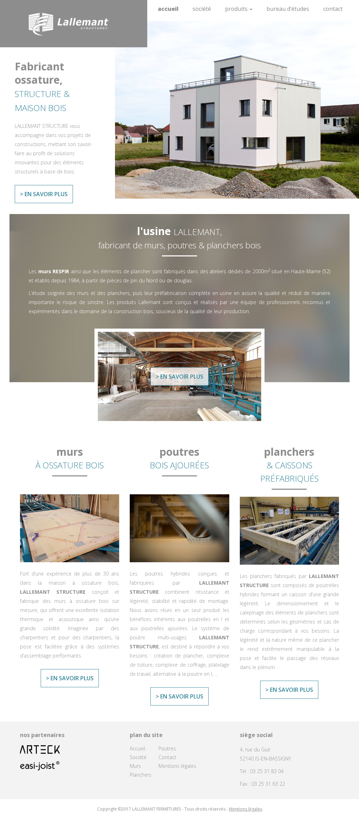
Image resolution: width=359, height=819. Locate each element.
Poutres (167, 748)
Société (201, 9)
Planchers (140, 774)
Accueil (168, 9)
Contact (333, 9)
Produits (237, 9)
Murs (135, 766)
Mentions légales (177, 766)
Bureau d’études (287, 9)
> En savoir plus (44, 194)
